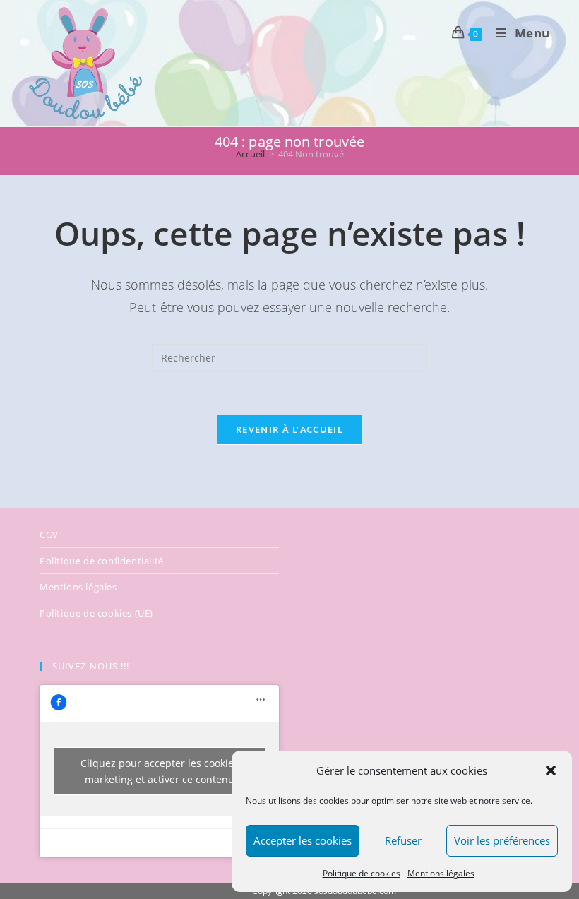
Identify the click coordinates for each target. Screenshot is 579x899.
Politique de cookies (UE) (96, 613)
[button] (551, 770)
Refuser (403, 840)
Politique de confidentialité (102, 560)
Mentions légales (440, 873)
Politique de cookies (361, 873)
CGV (49, 534)
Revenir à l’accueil (289, 429)
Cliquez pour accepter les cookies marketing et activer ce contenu (159, 771)
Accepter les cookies (302, 840)
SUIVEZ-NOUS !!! (90, 666)
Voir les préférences (502, 840)
